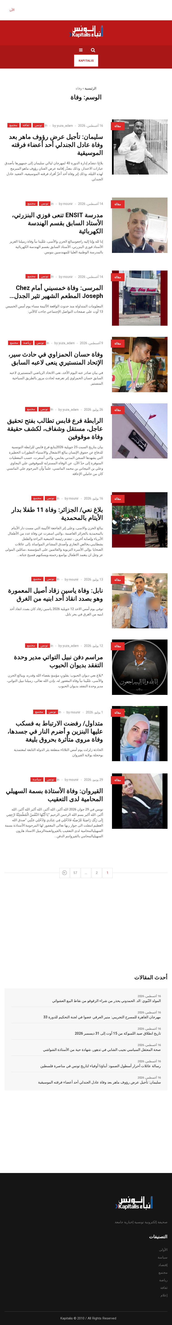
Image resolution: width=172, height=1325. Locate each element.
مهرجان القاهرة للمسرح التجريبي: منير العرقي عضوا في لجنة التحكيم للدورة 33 (102, 1017)
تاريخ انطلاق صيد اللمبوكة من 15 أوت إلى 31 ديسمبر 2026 (118, 1033)
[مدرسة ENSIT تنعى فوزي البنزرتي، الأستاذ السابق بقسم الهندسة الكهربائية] (140, 225)
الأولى (163, 1249)
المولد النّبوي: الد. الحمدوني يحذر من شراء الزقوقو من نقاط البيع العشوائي (106, 1001)
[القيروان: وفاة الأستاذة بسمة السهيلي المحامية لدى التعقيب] (140, 801)
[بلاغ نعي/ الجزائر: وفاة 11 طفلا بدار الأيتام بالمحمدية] (140, 520)
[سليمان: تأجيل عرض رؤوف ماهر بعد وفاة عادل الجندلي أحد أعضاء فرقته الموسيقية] (140, 147)
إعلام (164, 1295)
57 (75, 873)
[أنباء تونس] (86, 31)
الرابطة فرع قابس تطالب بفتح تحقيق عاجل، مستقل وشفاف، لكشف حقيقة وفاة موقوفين (55, 429)
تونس (38, 125)
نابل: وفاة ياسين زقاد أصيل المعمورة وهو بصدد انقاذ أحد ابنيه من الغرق (55, 594)
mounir (68, 204)
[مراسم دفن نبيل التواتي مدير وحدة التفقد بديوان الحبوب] (140, 667)
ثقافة (26, 125)
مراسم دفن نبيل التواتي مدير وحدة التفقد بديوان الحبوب (58, 661)
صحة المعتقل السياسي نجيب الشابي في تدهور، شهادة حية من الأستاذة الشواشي (102, 1049)
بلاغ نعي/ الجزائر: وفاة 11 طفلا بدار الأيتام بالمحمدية (57, 514)
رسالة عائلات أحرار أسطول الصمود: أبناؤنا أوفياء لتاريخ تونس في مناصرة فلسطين (100, 1066)
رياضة (27, 343)
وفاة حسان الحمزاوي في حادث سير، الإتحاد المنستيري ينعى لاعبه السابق (55, 358)
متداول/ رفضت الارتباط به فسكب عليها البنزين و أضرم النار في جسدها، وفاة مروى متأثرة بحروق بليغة (55, 731)
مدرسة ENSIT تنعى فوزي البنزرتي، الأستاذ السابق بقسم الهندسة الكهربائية (57, 223)
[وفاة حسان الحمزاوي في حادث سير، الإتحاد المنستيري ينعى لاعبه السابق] (140, 364)
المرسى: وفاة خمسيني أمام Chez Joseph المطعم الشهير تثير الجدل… (56, 292)
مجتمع (13, 125)
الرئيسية (90, 88)
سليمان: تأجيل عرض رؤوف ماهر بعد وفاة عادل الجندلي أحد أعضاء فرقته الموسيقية (56, 145)
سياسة (36, 779)
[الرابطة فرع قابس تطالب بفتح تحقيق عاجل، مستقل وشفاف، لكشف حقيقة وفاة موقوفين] (140, 431)
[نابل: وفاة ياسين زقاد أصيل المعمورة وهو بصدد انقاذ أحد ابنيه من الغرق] (140, 601)
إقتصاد (163, 1264)
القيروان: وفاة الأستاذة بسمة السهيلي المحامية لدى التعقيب (54, 795)
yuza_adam (65, 125)
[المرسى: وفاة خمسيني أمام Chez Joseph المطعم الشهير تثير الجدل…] (140, 298)
